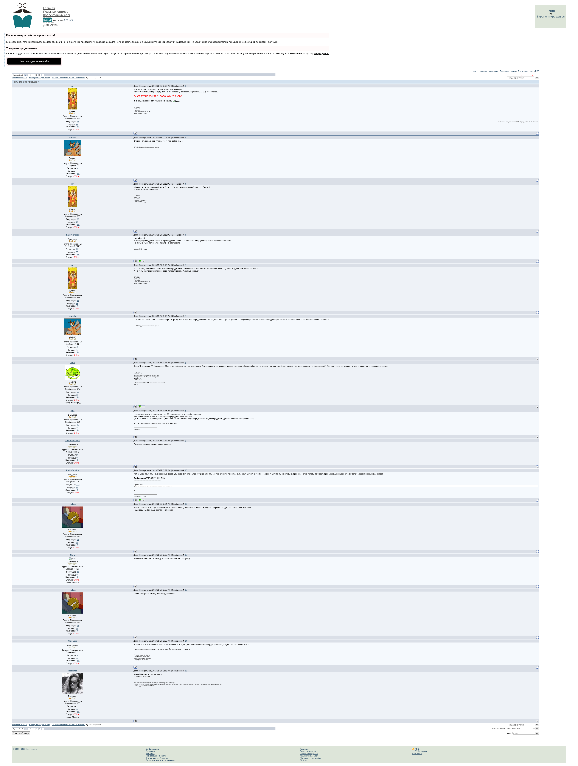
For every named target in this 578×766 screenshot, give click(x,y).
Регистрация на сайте (156, 756)
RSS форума (421, 751)
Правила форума (508, 71)
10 (186, 470)
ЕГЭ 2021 (304, 760)
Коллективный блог (56, 15)
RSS (537, 71)
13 (186, 590)
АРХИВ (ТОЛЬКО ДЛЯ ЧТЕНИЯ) (39, 78)
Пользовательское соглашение (160, 760)
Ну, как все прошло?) (93, 78)
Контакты (150, 753)
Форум (47, 20)
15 (186, 671)
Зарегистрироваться (551, 16)
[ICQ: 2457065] (141, 406)
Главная (49, 8)
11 (186, 504)
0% (78, 127)
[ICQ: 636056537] (141, 261)
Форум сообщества (309, 753)
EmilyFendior (72, 235)
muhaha (72, 137)
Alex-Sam (72, 641)
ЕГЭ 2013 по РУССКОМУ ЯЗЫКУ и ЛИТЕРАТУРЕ (68, 78)
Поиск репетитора (55, 11)
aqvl (73, 411)
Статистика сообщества (157, 758)
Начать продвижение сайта (34, 61)
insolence (72, 671)
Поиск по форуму (525, 71)
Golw (72, 555)
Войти (551, 11)
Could (72, 362)
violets (72, 504)
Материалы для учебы (310, 758)
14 (186, 641)
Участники (493, 71)
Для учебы (50, 25)
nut (72, 86)
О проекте (150, 751)
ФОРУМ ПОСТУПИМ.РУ (19, 78)
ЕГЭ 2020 (68, 20)
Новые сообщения (479, 71)
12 (186, 555)
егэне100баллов (72, 440)
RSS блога (417, 753)
